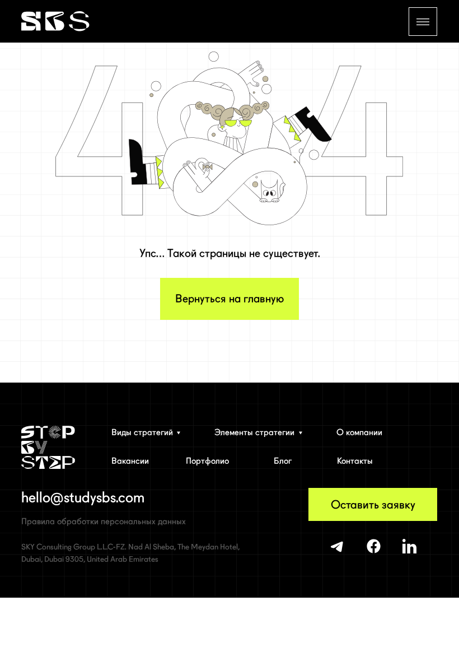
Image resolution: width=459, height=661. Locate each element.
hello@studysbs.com (82, 497)
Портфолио (207, 461)
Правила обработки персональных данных (103, 521)
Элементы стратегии (254, 432)
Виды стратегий (142, 432)
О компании (359, 432)
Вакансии (130, 461)
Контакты (355, 461)
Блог (283, 461)
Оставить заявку (373, 504)
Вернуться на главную (229, 298)
